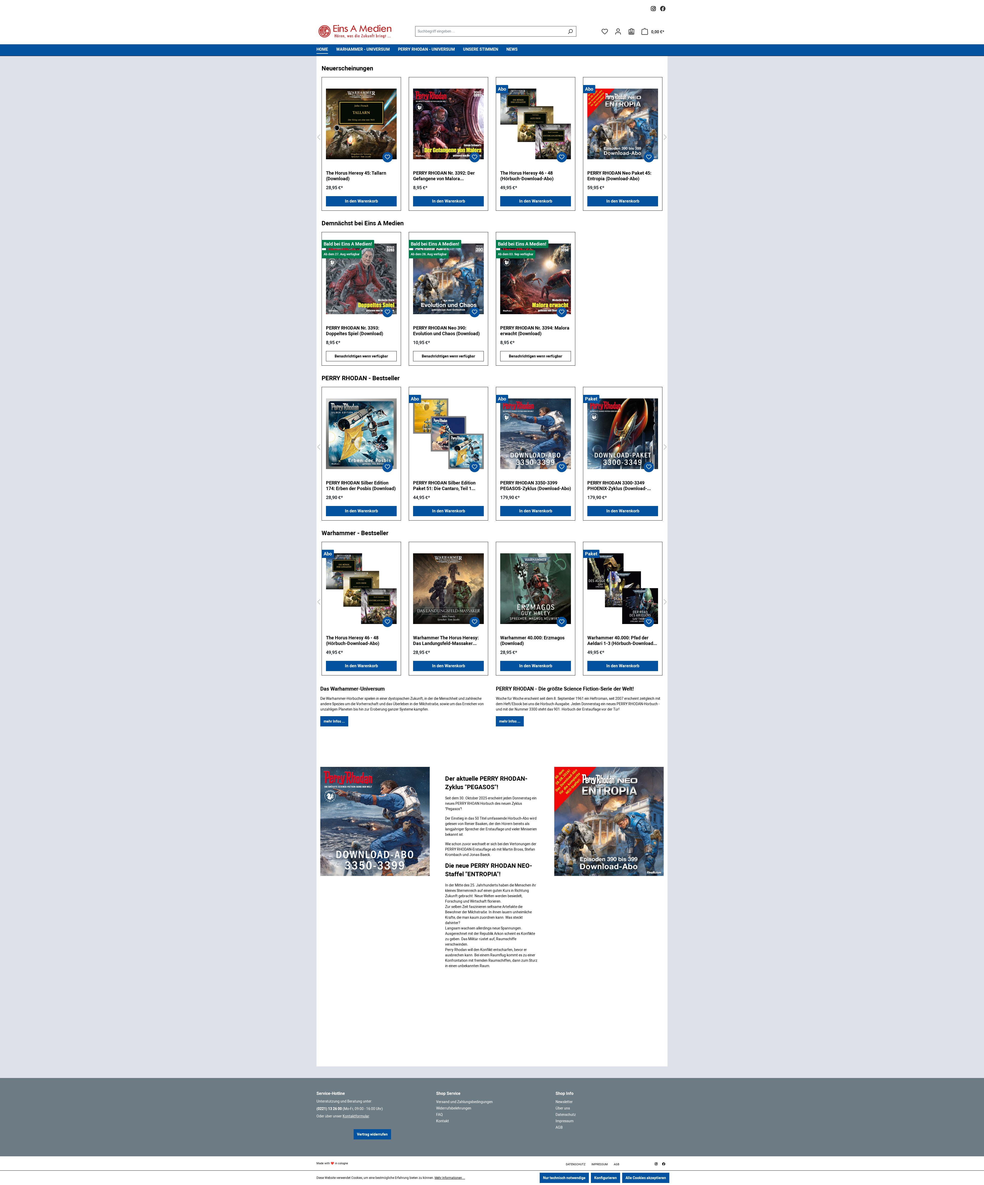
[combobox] (489, 31)
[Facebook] (663, 7)
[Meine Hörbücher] (631, 31)
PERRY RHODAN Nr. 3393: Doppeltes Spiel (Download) (354, 330)
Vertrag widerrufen (372, 1134)
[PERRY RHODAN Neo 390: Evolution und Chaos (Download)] (448, 278)
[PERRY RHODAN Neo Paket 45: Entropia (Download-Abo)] (622, 123)
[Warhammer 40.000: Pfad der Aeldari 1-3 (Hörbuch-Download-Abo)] (622, 588)
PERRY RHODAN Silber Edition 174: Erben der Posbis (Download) (361, 485)
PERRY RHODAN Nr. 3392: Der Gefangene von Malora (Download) (444, 176)
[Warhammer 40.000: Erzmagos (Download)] (535, 588)
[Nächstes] (665, 137)
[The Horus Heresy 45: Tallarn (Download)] (361, 123)
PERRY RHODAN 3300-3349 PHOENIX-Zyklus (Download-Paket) (617, 485)
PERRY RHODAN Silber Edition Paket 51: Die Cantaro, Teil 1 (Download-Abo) (444, 485)
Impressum (564, 1121)
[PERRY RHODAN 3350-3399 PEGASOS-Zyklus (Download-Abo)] (535, 433)
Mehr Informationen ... (450, 1178)
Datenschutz (566, 1115)
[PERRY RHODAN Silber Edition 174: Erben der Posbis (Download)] (361, 433)
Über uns (563, 1108)
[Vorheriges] (319, 137)
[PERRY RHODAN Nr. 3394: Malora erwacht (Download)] (535, 278)
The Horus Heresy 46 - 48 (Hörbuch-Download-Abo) (527, 175)
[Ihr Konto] (618, 31)
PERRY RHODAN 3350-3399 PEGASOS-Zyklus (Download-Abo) (535, 485)
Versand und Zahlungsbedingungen (464, 1102)
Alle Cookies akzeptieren (646, 1178)
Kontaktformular (356, 1116)
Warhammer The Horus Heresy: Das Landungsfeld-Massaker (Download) (446, 640)
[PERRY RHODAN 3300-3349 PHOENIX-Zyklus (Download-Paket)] (622, 433)
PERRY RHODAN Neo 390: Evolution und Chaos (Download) (446, 330)
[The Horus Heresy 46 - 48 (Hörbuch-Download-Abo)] (535, 123)
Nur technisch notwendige (564, 1178)
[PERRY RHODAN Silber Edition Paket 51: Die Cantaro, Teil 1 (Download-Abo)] (448, 433)
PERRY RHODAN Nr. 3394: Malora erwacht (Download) (534, 330)
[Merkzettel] (604, 31)
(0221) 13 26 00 (329, 1109)
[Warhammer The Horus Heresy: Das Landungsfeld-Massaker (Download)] (448, 588)
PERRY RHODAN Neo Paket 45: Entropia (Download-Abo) (619, 175)
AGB (559, 1127)
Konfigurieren (605, 1178)
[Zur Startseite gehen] (354, 31)
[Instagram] (653, 7)
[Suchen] (570, 31)
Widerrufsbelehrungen (453, 1108)
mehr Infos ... (334, 721)
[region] (492, 137)
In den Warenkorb (361, 201)
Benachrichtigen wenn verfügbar (361, 356)
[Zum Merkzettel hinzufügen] (387, 157)
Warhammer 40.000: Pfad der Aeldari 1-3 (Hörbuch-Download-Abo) (621, 640)
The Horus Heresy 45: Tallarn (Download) (356, 175)
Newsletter (564, 1102)
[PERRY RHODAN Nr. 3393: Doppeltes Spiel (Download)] (361, 278)
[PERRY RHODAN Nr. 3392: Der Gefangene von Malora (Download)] (448, 123)
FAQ (439, 1115)
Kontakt (442, 1121)
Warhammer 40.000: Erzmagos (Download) (532, 640)
